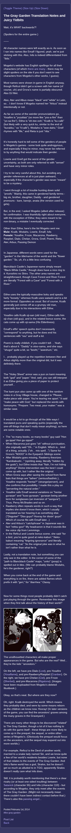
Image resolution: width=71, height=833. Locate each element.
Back (6, 822)
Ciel (42, 677)
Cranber (56, 674)
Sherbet (9, 681)
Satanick (8, 785)
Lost (42, 670)
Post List (8, 819)
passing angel (31, 798)
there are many (36, 68)
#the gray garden (12, 813)
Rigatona (44, 681)
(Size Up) (28, 8)
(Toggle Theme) (13, 8)
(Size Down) (41, 8)
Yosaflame (11, 674)
